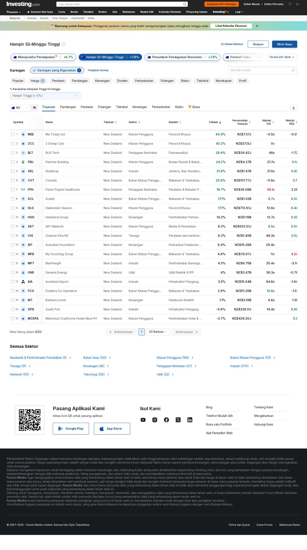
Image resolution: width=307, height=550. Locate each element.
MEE (31, 134)
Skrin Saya (284, 44)
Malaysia (15, 18)
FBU (30, 162)
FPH (30, 189)
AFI (30, 244)
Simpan (258, 44)
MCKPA (33, 318)
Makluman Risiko (289, 524)
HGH (31, 217)
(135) (94, 374)
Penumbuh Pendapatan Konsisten (177, 57)
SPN (31, 309)
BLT (30, 152)
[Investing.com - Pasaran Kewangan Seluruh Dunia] (23, 4)
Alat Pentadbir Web (219, 433)
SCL (31, 198)
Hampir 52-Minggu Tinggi (105, 57)
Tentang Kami (263, 407)
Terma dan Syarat (239, 524)
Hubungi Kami (263, 424)
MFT (31, 263)
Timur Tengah (60, 18)
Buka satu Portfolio (219, 424)
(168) (173, 357)
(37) (174, 366)
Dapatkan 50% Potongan (221, 4)
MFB (31, 254)
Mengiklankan (263, 416)
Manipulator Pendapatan (36, 57)
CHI (30, 235)
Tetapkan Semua (98, 70)
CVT (31, 180)
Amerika (32, 18)
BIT (30, 300)
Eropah (44, 18)
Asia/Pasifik (77, 18)
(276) (239, 366)
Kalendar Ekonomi (170, 11)
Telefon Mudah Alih (219, 416)
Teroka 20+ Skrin (280, 57)
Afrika (91, 18)
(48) (94, 366)
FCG (31, 290)
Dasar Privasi (265, 524)
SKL (31, 171)
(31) (18, 366)
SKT (31, 226)
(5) (38, 357)
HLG (31, 208)
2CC (31, 143)
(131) (250, 357)
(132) (95, 357)
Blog (209, 407)
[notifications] (290, 4)
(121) (19, 374)
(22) (163, 374)
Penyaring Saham (196, 11)
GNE (31, 272)
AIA (30, 281)
